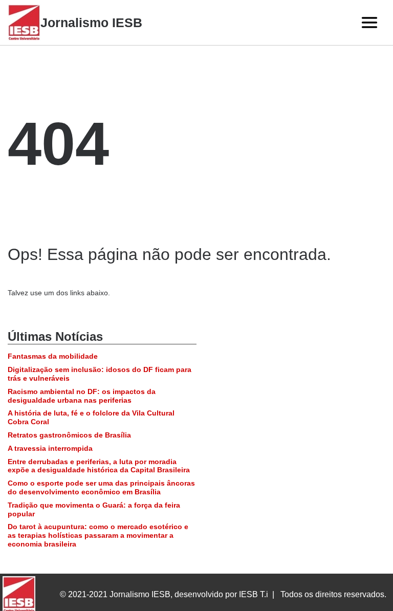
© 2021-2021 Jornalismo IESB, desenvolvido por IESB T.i (164, 594)
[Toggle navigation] (369, 22)
